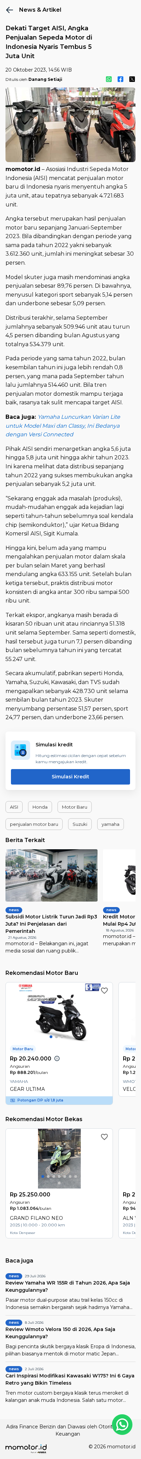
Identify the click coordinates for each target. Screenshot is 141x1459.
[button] (14, 807)
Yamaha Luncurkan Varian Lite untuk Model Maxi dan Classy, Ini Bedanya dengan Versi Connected (62, 426)
